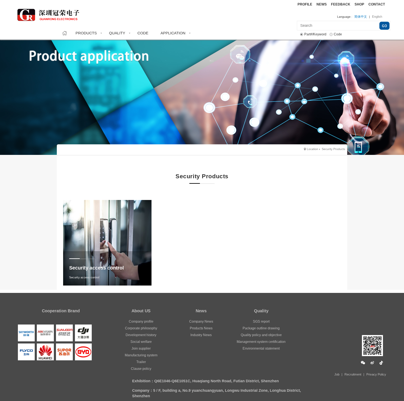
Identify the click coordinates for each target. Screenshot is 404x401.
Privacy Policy (376, 374)
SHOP (359, 4)
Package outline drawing (261, 328)
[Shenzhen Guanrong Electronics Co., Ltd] (50, 13)
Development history (141, 335)
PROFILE (305, 4)
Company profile (141, 321)
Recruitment (352, 374)
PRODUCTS (86, 33)
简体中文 (360, 16)
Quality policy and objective (261, 335)
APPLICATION (173, 33)
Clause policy (141, 368)
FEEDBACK (340, 4)
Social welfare (141, 341)
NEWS (321, 4)
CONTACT (376, 4)
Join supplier (141, 348)
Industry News (201, 335)
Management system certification (261, 341)
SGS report (261, 321)
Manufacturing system (141, 355)
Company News (201, 321)
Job (336, 374)
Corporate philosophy (141, 328)
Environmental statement (261, 348)
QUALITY (117, 33)
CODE (142, 33)
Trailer (141, 362)
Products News (201, 328)
